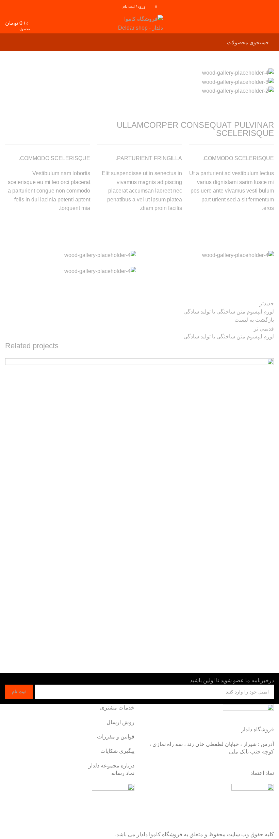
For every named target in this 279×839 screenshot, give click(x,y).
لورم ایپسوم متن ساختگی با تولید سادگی (222, 648)
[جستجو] (14, 42)
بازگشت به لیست (254, 320)
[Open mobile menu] (270, 23)
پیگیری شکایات (117, 751)
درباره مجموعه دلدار (111, 765)
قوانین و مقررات (115, 736)
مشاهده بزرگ (10, 363)
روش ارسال (120, 722)
